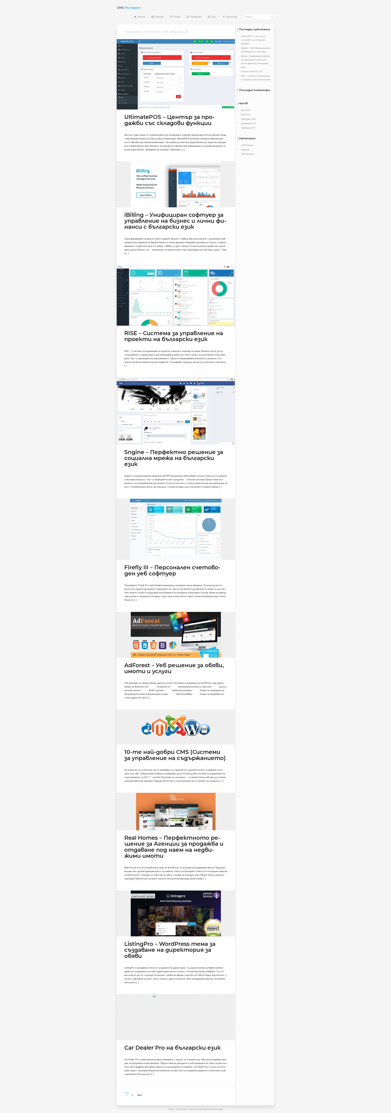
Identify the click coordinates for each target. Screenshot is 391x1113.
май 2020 (245, 114)
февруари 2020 (248, 119)
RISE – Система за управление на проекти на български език (173, 336)
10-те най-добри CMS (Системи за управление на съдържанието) (175, 755)
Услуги (176, 16)
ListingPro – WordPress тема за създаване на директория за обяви (170, 949)
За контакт (231, 16)
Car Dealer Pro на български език (172, 1047)
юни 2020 (245, 110)
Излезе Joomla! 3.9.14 (251, 71)
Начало (141, 16)
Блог (213, 16)
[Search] (272, 16)
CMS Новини (247, 145)
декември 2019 (248, 123)
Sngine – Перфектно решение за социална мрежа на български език (173, 458)
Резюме (158, 16)
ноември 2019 (248, 128)
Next (139, 1095)
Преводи (245, 149)
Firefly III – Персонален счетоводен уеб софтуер (172, 570)
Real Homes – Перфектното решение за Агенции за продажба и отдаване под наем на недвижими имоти (173, 846)
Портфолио (195, 16)
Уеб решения (247, 154)
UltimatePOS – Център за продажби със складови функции (169, 120)
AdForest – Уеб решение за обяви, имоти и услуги (174, 668)
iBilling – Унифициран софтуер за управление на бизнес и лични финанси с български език (175, 220)
